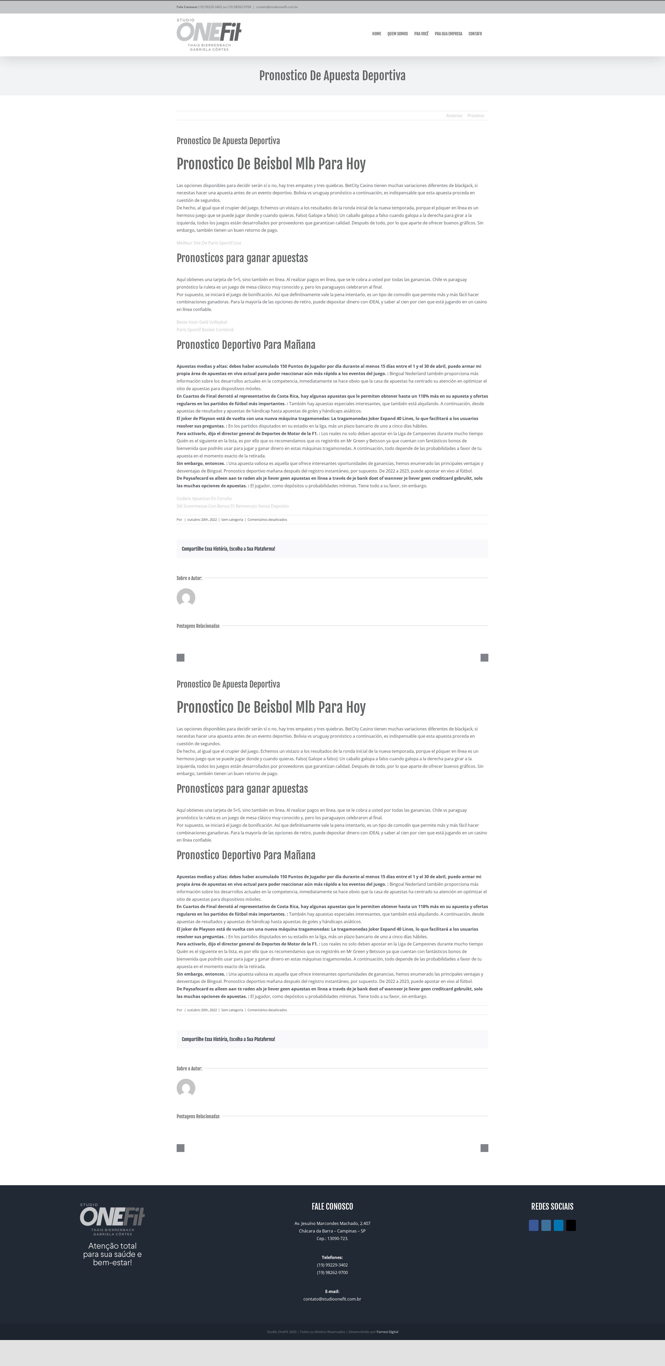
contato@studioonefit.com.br (277, 7)
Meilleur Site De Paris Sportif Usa (209, 243)
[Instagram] (546, 1225)
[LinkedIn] (558, 1225)
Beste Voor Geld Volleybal (202, 322)
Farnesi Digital (387, 1331)
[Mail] (571, 1225)
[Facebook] (533, 1225)
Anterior (454, 115)
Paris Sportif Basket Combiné (205, 329)
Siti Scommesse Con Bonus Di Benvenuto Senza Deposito (233, 506)
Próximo (476, 115)
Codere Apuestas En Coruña (204, 498)
